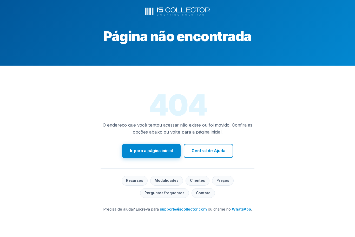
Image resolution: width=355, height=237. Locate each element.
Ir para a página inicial (151, 150)
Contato (203, 193)
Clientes (197, 180)
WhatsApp (241, 209)
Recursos (134, 180)
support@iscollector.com (183, 209)
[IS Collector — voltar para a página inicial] (177, 11)
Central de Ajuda (208, 150)
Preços (222, 180)
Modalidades (167, 180)
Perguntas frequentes (164, 193)
